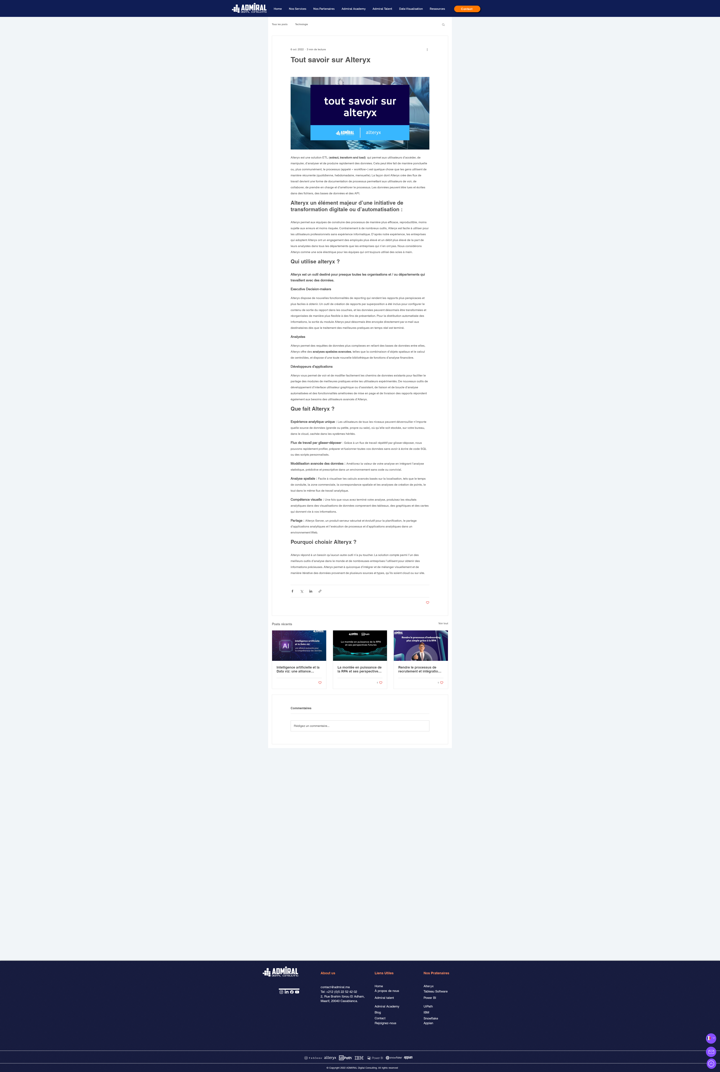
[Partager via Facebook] (292, 591)
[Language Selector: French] (711, 1038)
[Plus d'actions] (427, 49)
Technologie (301, 24)
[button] (298, 9)
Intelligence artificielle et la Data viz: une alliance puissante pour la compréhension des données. (298, 669)
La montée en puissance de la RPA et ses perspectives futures (360, 669)
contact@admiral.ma (335, 987)
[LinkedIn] (286, 992)
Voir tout (443, 623)
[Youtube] (297, 992)
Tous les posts (280, 24)
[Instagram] (281, 992)
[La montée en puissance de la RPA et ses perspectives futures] (360, 645)
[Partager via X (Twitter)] (301, 591)
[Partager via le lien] (320, 591)
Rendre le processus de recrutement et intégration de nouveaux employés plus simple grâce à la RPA (420, 669)
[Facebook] (292, 992)
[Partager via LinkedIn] (311, 591)
